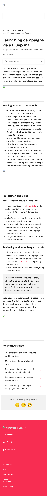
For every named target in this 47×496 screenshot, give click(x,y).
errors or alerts (25, 261)
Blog (4, 469)
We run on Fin (10, 450)
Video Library (8, 486)
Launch (20, 30)
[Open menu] (42, 4)
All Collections (8, 30)
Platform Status (9, 464)
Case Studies (8, 474)
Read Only (31, 206)
